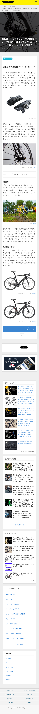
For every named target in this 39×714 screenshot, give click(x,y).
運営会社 (9, 699)
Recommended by (25, 451)
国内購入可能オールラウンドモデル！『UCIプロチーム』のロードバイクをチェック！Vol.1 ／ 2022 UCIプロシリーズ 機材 (23, 478)
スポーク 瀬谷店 (10, 619)
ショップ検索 (19, 644)
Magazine (8, 659)
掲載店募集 (10, 690)
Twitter (7, 680)
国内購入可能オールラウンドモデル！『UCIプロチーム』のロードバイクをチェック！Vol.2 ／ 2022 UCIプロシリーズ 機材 (23, 467)
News (7, 663)
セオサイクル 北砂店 (11, 624)
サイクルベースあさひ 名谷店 (14, 629)
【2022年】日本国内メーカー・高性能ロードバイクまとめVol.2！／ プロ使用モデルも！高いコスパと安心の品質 (23, 514)
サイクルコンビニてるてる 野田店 (15, 614)
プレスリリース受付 (29, 690)
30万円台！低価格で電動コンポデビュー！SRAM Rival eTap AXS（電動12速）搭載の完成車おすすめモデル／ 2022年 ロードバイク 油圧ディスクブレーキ (23, 490)
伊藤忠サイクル (10, 594)
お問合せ (29, 695)
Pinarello (34, 293)
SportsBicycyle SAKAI (12, 609)
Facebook (8, 675)
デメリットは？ (29, 329)
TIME (34, 167)
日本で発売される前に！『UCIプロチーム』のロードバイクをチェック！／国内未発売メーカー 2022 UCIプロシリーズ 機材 (23, 503)
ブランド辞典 (9, 667)
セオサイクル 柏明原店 (12, 604)
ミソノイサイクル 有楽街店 (13, 633)
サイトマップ (29, 699)
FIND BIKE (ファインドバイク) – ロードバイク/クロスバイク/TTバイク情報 (8, 2)
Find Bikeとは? (10, 695)
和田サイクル (9, 599)
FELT (34, 223)
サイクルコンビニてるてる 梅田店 (15, 638)
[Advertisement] (19, 26)
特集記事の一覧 (19, 525)
